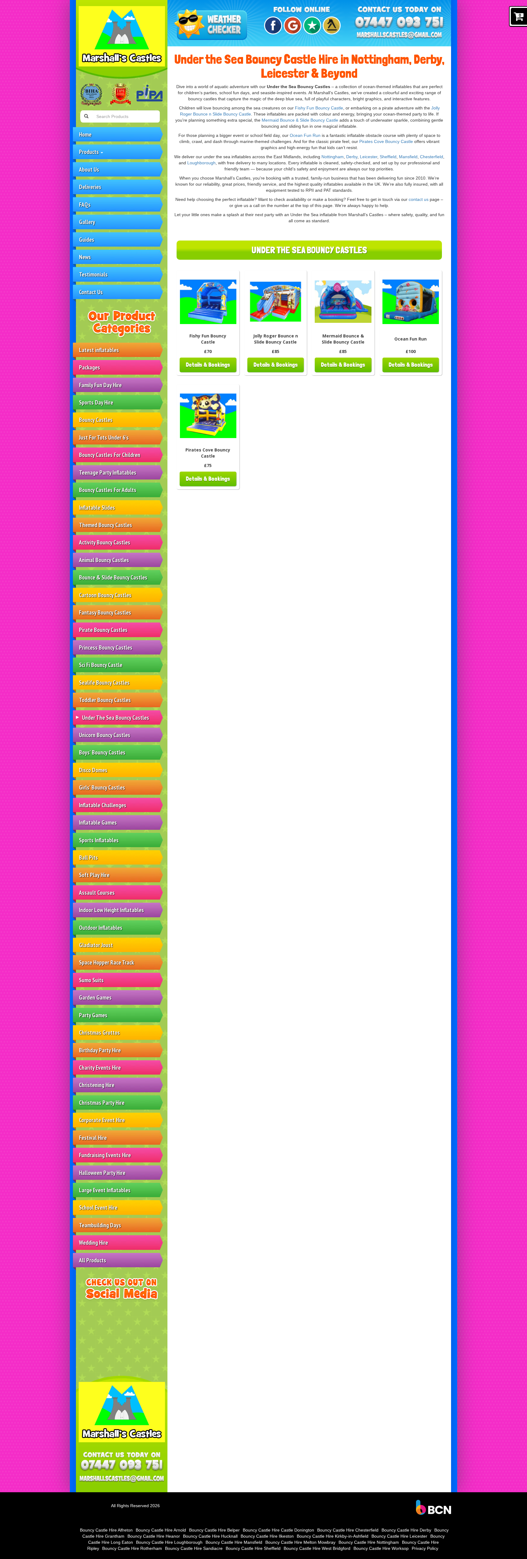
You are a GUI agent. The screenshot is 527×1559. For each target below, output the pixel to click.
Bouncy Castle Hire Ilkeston (267, 1536)
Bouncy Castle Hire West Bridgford (317, 1548)
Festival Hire (93, 1137)
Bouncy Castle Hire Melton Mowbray (300, 1542)
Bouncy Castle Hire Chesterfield (347, 1530)
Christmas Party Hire (101, 1102)
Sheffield (388, 156)
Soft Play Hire (94, 875)
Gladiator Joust (96, 945)
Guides (86, 239)
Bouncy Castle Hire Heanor (153, 1536)
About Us (89, 169)
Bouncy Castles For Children (109, 454)
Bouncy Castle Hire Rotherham (132, 1548)
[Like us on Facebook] (272, 25)
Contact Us (91, 292)
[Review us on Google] (292, 25)
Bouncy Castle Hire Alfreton (106, 1530)
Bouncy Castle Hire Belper (214, 1530)
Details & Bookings (208, 364)
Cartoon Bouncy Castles (105, 595)
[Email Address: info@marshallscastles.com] (121, 1479)
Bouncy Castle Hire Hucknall (210, 1536)
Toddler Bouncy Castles (105, 700)
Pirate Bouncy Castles (103, 629)
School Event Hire (98, 1207)
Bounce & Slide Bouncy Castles (113, 577)
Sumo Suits (91, 980)
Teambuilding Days (100, 1225)
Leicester (368, 156)
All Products (92, 1260)
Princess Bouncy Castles (105, 647)
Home (85, 134)
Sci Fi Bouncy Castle (100, 665)
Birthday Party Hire (100, 1050)
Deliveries (90, 187)
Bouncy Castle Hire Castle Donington (278, 1530)
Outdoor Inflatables (100, 927)
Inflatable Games (98, 822)
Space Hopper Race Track (106, 962)
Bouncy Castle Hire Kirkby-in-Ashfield (332, 1536)
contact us (418, 199)
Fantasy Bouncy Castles (105, 612)
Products (89, 151)
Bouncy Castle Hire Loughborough (169, 1542)
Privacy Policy (425, 1548)
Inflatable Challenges (102, 805)
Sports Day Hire (96, 402)
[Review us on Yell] (331, 25)
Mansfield (408, 156)
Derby (351, 156)
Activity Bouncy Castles (104, 542)
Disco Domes (93, 770)
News (85, 257)
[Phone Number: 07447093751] (121, 1465)
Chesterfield (431, 156)
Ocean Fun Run (305, 135)
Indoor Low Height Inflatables (111, 910)
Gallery (87, 222)
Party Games (93, 1015)
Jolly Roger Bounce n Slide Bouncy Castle (275, 339)
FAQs (85, 204)
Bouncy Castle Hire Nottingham (369, 1542)
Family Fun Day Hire (100, 385)
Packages (89, 367)
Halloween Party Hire (102, 1172)
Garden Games (95, 997)
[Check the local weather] (212, 25)
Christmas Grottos (99, 1032)
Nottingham (332, 156)
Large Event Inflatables (105, 1190)
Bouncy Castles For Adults (107, 490)
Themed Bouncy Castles (105, 525)
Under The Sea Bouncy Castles (115, 717)
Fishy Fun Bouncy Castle (319, 107)
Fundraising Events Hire (105, 1155)
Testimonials (93, 274)
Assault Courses (97, 892)
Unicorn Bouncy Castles (104, 735)
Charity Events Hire (100, 1067)
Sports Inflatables (99, 840)
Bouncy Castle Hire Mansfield (234, 1542)
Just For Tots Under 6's (104, 437)
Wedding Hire (93, 1242)
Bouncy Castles (96, 419)
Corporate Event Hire (102, 1120)
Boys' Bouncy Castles (102, 752)
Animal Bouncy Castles (104, 560)
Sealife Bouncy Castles (104, 682)
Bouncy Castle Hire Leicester (399, 1536)
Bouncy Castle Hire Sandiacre (194, 1548)
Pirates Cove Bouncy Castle (386, 141)
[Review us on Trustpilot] (311, 25)
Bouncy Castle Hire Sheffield (253, 1548)
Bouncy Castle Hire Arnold (161, 1530)
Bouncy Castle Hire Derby (406, 1530)
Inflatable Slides (97, 507)
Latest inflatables (99, 350)
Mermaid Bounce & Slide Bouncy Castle (300, 120)
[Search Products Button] (86, 116)
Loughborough (201, 162)
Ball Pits (88, 857)
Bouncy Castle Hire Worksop (381, 1548)
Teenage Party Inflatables (107, 472)
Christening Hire (96, 1085)
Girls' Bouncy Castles (102, 787)
